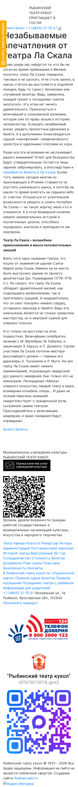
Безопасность (14, 568)
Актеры (65, 543)
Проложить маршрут (20, 603)
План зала (51, 563)
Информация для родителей (26, 588)
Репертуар (49, 543)
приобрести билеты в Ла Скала (29, 172)
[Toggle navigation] (9, 3)
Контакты (35, 568)
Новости (33, 543)
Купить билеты (15, 429)
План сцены (32, 563)
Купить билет (14, 28)
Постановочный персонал (52, 548)
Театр (7, 543)
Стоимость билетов (48, 558)
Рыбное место (26, 778)
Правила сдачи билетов (35, 578)
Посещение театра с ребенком (48, 583)
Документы (12, 563)
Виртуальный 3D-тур (48, 553)
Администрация (16, 548)
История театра (16, 553)
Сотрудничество (17, 558)
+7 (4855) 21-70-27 (41, 28)
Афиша (19, 543)
